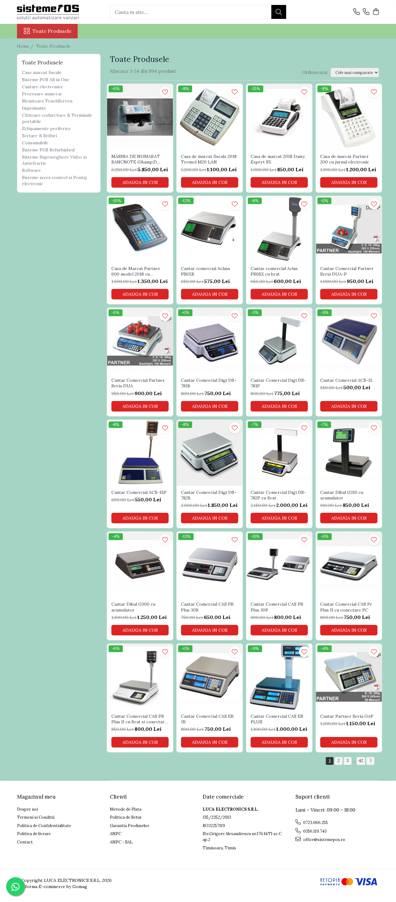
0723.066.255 (315, 822)
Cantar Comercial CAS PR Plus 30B (207, 606)
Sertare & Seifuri (39, 135)
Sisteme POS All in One (45, 79)
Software (31, 170)
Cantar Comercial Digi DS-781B (208, 383)
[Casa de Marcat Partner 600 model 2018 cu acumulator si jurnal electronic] (140, 229)
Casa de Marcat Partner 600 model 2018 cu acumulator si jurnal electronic (135, 271)
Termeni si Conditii (35, 817)
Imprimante (34, 108)
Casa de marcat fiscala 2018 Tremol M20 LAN (209, 159)
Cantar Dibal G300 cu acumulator (133, 606)
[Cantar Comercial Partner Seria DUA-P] (349, 229)
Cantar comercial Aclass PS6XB (205, 271)
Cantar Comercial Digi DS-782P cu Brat (278, 495)
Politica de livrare (34, 833)
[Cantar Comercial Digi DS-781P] (279, 341)
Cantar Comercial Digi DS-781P (278, 383)
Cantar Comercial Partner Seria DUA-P (347, 271)
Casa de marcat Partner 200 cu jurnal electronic (344, 159)
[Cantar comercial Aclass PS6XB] (210, 229)
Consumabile (35, 143)
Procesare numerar (42, 94)
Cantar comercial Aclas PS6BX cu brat (274, 271)
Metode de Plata (125, 809)
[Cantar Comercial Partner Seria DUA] (140, 341)
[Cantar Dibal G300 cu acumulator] (140, 565)
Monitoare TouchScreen (47, 101)
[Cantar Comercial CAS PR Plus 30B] (210, 565)
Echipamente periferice (46, 128)
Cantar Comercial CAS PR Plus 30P (277, 606)
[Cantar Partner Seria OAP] (349, 677)
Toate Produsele (51, 31)
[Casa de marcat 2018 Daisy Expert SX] (279, 117)
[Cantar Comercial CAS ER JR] (210, 677)
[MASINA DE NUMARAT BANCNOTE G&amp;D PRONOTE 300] (140, 117)
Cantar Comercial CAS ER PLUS (277, 719)
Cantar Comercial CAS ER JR (207, 719)
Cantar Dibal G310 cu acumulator (341, 495)
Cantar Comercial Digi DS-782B (208, 495)
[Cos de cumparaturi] (375, 12)
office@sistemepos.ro (323, 839)
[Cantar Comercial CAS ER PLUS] (279, 677)
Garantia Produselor (129, 825)
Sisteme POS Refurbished (48, 150)
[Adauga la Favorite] (165, 91)
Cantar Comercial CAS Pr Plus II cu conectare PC (346, 606)
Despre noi (27, 809)
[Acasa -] (48, 12)
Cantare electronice (42, 86)
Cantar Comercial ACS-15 (346, 380)
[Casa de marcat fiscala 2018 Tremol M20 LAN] (210, 117)
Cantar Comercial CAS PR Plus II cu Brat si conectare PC (139, 719)
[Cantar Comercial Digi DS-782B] (210, 453)
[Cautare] (278, 12)
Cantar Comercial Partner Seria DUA (138, 383)
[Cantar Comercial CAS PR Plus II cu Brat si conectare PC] (140, 677)
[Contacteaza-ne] (356, 12)
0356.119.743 (314, 831)
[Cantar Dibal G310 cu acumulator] (349, 453)
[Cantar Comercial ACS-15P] (140, 453)
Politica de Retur (126, 817)
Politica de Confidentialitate (44, 825)
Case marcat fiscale (42, 72)
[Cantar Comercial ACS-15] (349, 341)
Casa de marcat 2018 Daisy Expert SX (278, 159)
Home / (26, 46)
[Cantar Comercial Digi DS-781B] (210, 341)
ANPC (115, 833)
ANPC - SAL (121, 842)
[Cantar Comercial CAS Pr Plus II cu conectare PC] (349, 565)
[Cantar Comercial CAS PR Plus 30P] (279, 565)
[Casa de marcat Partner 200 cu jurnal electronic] (349, 117)
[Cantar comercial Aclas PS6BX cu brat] (279, 229)
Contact (25, 842)
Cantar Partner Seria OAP (346, 716)
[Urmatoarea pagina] (370, 761)
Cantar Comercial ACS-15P (138, 492)
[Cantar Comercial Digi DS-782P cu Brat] (279, 453)
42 (361, 760)
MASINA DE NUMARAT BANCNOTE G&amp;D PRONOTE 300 (135, 159)
